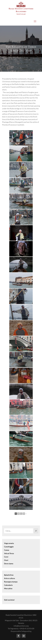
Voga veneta (9, 543)
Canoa (6, 550)
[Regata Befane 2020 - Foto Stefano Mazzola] (21, 138)
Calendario (8, 585)
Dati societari (9, 600)
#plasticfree (8, 575)
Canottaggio (9, 547)
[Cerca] (36, 530)
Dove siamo (8, 563)
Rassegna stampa (10, 582)
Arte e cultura (9, 578)
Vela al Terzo (9, 553)
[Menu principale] (35, 21)
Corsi (6, 557)
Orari (6, 560)
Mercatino (8, 588)
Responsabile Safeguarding (21, 631)
